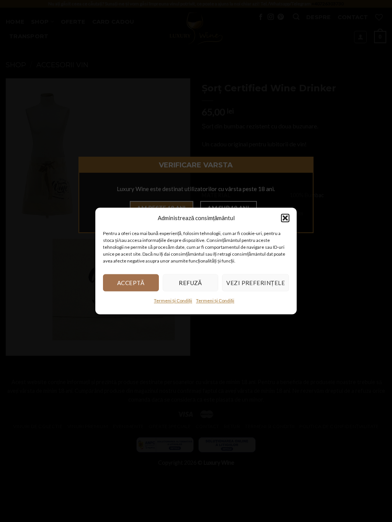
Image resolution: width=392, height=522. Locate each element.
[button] (285, 218)
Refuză (190, 282)
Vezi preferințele (255, 282)
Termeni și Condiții (173, 300)
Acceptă (131, 282)
